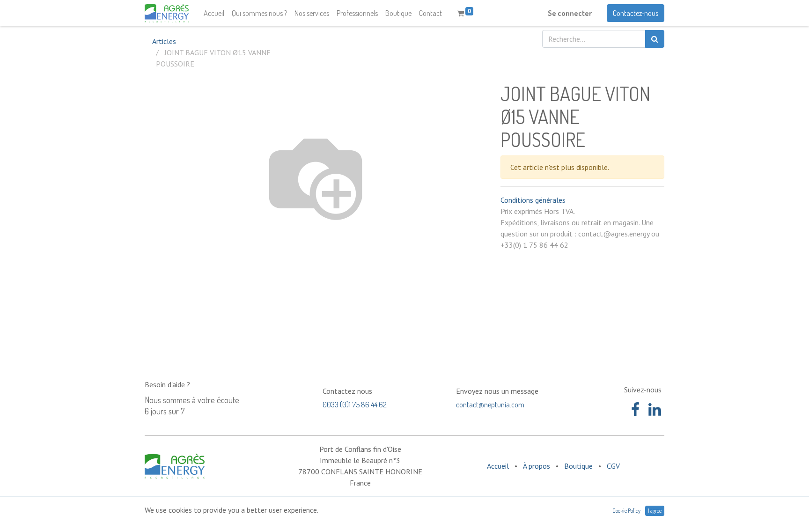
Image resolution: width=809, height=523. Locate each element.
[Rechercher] (654, 39)
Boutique (578, 466)
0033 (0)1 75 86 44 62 (355, 404)
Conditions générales (533, 200)
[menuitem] (214, 13)
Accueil (498, 466)
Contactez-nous (635, 13)
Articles (164, 41)
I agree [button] (655, 510)
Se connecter (570, 13)
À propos (536, 466)
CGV (613, 466)
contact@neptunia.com (490, 404)
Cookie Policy (626, 510)
